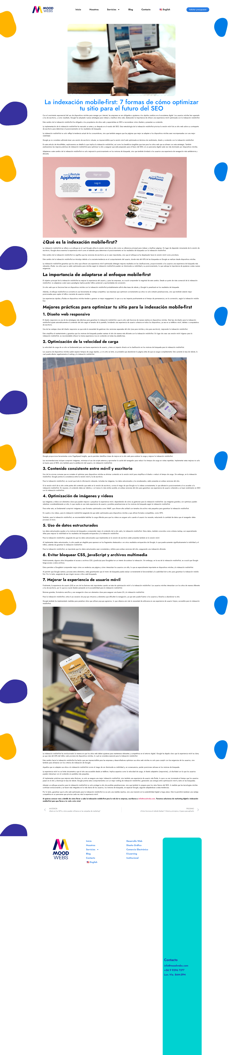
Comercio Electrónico (137, 849)
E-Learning (131, 853)
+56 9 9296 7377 (174, 970)
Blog (130, 9)
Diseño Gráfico (133, 845)
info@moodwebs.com (176, 965)
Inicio (78, 9)
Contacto (145, 9)
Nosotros (94, 9)
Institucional (132, 858)
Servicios (111, 9)
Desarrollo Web (134, 841)
